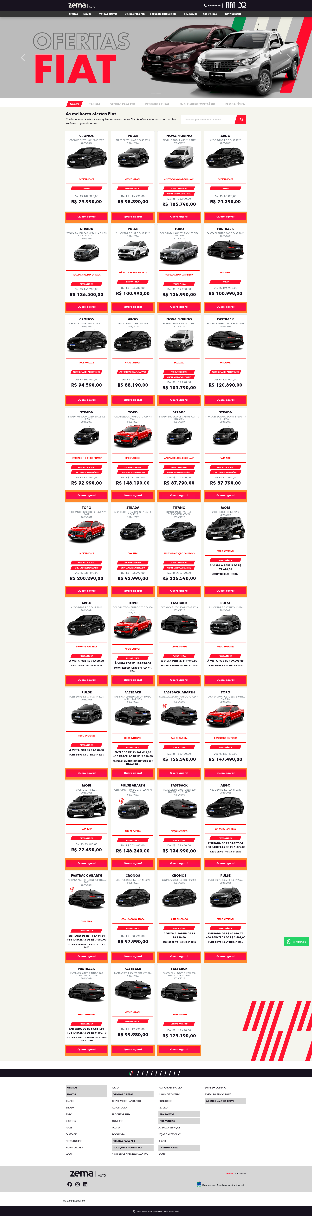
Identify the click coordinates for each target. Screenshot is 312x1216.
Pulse (69, 1127)
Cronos (71, 1121)
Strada (70, 1107)
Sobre (161, 1154)
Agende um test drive (220, 1101)
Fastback (71, 1134)
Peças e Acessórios (170, 1134)
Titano (70, 1101)
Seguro (163, 1107)
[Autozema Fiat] (80, 5)
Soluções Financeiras (163, 14)
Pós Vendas (210, 14)
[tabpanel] (94, 112)
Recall (162, 1141)
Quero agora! (87, 224)
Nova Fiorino (74, 1141)
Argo (115, 1087)
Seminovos (190, 14)
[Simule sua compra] (93, 1184)
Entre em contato (215, 1087)
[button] (23, 61)
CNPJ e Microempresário (126, 1101)
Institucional (233, 14)
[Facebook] (70, 1184)
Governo (118, 1121)
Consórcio (165, 1101)
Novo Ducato (74, 1147)
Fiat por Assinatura (170, 1087)
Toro (69, 1114)
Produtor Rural (122, 1114)
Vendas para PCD (135, 14)
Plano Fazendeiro (169, 1094)
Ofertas (73, 14)
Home (230, 1173)
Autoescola (119, 1107)
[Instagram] (77, 1184)
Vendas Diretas (108, 14)
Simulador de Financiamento (130, 1154)
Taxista (116, 1127)
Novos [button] (87, 14)
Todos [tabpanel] (74, 112)
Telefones (213, 5)
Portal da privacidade (218, 1094)
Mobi (69, 1154)
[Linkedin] (85, 1184)
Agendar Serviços (169, 1127)
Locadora (118, 1134)
